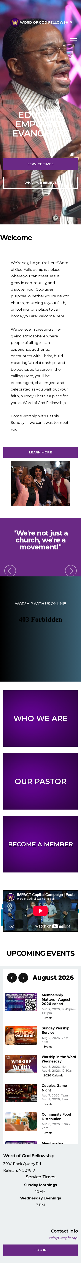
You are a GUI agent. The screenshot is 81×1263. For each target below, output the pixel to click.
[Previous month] (12, 978)
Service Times (40, 164)
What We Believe (40, 182)
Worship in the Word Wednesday (59, 1059)
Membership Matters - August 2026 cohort (56, 999)
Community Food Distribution (56, 1116)
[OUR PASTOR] (40, 809)
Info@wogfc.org (63, 1238)
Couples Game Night (54, 1087)
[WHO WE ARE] (40, 746)
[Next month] (23, 978)
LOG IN (40, 1250)
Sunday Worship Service (55, 1030)
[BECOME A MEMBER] (40, 872)
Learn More (40, 452)
